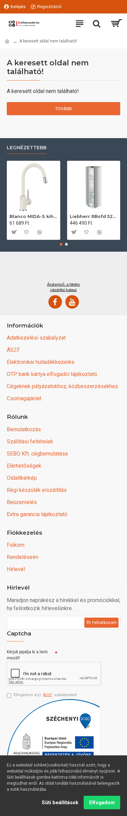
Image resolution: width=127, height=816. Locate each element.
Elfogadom (102, 802)
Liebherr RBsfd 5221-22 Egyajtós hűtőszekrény (94, 216)
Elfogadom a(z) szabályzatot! (45, 695)
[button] (61, 244)
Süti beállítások (60, 802)
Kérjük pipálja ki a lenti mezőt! (27, 655)
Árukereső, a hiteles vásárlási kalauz (63, 287)
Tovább (63, 108)
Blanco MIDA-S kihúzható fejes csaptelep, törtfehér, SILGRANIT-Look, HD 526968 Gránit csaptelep (33, 216)
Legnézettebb (26, 148)
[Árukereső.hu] (63, 269)
